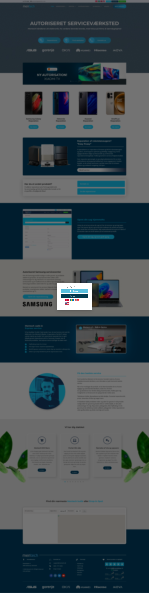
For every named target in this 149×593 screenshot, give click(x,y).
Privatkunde (73, 291)
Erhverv (73, 296)
